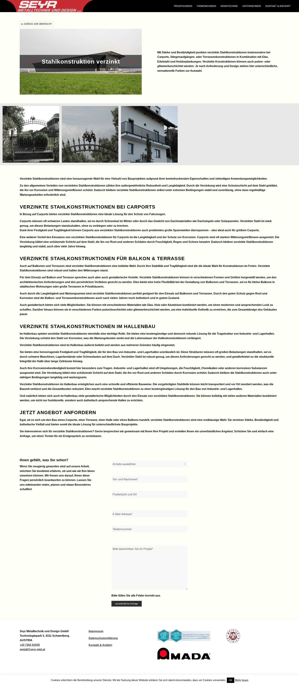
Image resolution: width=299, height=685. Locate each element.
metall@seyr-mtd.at (32, 649)
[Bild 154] (150, 135)
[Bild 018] (32, 135)
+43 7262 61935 (30, 644)
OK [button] (230, 680)
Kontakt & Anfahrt (100, 645)
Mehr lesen (241, 680)
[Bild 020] (91, 135)
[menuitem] (183, 6)
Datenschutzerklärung (103, 638)
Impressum (96, 631)
